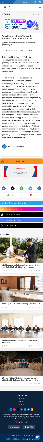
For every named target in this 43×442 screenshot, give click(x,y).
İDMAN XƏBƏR (21, 161)
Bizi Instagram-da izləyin (14, 209)
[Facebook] (11, 409)
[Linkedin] (28, 409)
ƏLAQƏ (21, 398)
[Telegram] (25, 409)
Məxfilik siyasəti (29, 436)
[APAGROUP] (21, 422)
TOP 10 (21, 404)
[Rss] (32, 409)
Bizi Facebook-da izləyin (14, 220)
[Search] (35, 2)
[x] (18, 409)
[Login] (40, 2)
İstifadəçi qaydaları (15, 436)
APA (23, 57)
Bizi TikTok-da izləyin (13, 214)
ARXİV (21, 401)
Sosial (38, 14)
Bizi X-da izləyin (11, 225)
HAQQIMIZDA (21, 396)
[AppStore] (28, 427)
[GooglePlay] (14, 427)
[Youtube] (21, 409)
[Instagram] (14, 409)
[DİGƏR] (39, 7)
